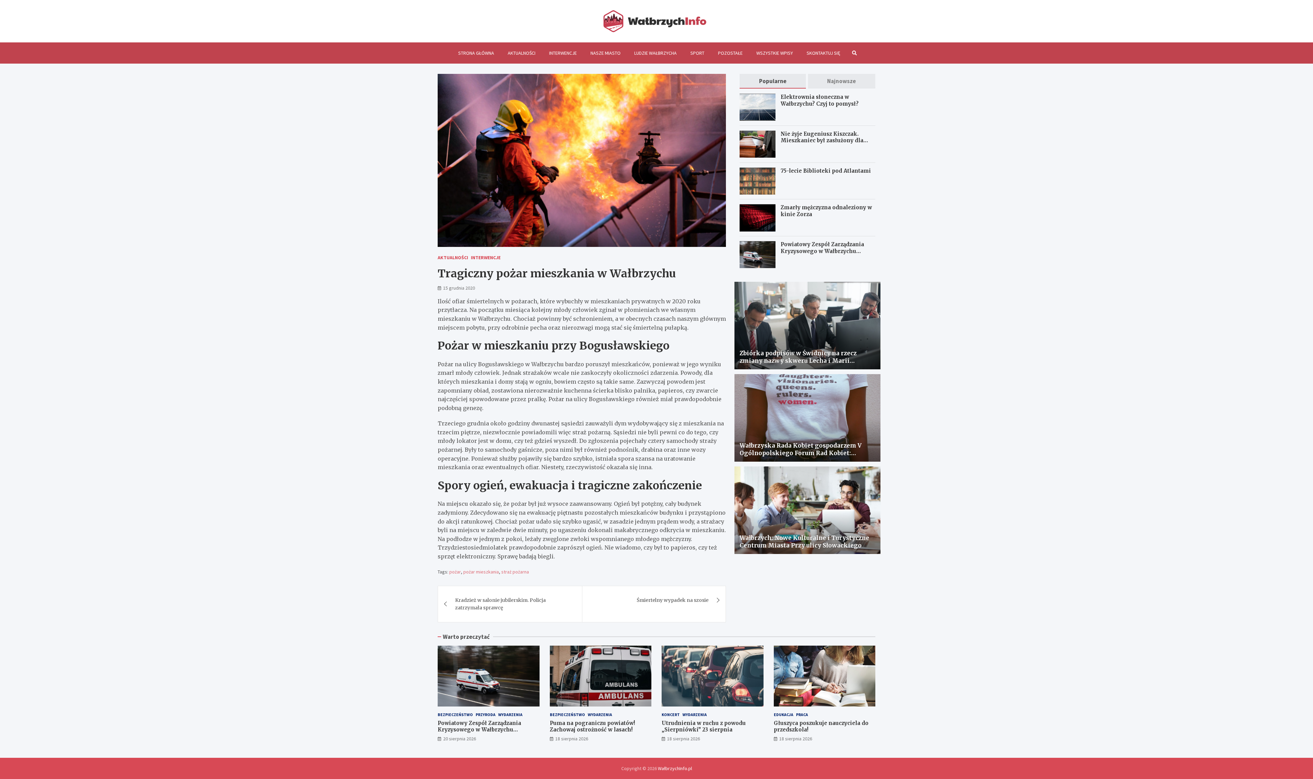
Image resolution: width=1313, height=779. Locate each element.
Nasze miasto (606, 53)
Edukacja (783, 714)
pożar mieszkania (481, 572)
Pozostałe (730, 53)
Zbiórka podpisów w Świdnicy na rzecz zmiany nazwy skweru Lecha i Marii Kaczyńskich (798, 360)
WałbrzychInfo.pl (675, 768)
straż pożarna (515, 572)
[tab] (773, 81)
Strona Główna (476, 53)
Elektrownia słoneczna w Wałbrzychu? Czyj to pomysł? (820, 100)
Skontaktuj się (823, 53)
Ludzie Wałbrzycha (655, 53)
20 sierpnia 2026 (459, 739)
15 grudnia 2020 (459, 288)
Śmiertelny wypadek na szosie (672, 600)
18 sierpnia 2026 (571, 739)
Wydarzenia (510, 714)
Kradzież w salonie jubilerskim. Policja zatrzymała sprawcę (500, 604)
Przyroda (485, 714)
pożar (455, 572)
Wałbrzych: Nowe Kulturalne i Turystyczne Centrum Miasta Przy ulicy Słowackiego (804, 541)
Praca (802, 714)
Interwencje (563, 53)
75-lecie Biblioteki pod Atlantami (826, 171)
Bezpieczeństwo (455, 714)
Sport (697, 53)
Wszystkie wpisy (774, 53)
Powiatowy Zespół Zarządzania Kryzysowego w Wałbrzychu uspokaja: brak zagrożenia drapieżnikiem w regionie (822, 254)
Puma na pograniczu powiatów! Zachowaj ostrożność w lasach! (592, 726)
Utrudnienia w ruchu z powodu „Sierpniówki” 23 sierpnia (704, 726)
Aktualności (521, 53)
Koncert (671, 714)
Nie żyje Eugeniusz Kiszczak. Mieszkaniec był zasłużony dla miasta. (822, 140)
